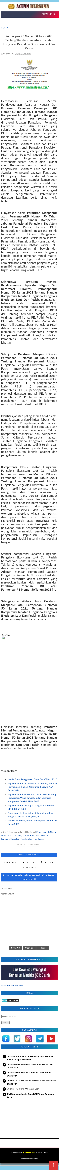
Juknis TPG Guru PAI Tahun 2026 (23, 1089)
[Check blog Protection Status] (10, 1001)
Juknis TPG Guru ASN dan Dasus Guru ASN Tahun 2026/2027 (31, 1082)
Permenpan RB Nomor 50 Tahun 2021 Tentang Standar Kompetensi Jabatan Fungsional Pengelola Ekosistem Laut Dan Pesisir (28, 835)
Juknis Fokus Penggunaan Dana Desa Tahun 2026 (32, 779)
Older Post (29, 948)
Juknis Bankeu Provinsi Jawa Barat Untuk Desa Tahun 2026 (30, 1066)
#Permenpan (33, 845)
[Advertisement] (29, 1117)
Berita (4, 28)
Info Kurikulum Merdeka (12, 986)
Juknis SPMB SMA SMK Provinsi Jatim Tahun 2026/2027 (29, 1074)
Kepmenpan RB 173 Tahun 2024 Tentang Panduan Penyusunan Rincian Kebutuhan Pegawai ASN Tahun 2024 (33, 787)
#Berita (21, 845)
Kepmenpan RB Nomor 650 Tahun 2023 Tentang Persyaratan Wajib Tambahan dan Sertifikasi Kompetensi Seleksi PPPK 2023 (32, 798)
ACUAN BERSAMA (29, 1152)
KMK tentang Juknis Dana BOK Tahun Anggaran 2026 (30, 1095)
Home (43, 948)
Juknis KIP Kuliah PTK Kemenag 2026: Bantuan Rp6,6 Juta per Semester (30, 1058)
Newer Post (15, 948)
